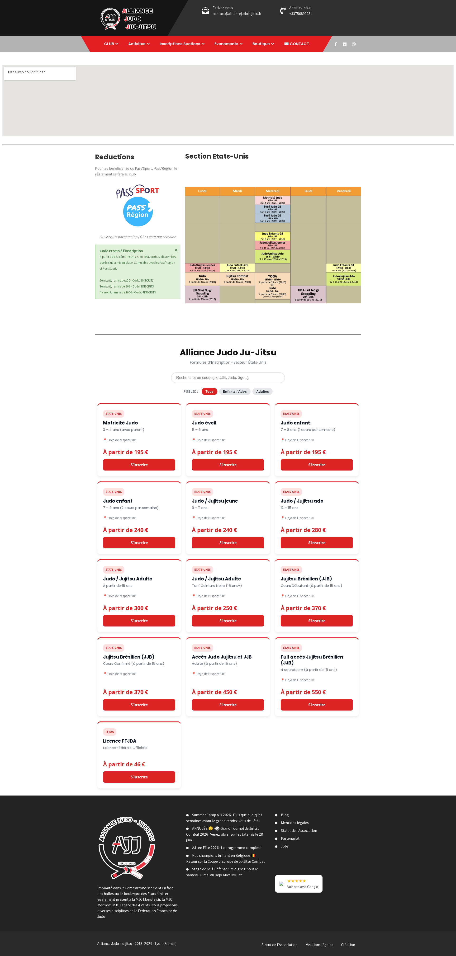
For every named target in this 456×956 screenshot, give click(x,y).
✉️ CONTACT (296, 44)
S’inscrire (139, 464)
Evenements (226, 44)
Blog (285, 814)
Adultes (262, 391)
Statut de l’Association (299, 830)
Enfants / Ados (235, 391)
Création (348, 944)
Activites (136, 44)
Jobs (285, 846)
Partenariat (290, 838)
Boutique (261, 44)
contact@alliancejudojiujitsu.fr (237, 13)
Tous (209, 391)
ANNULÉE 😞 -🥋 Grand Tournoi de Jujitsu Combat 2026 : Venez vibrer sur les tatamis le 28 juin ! (224, 834)
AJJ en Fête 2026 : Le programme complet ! (226, 847)
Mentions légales (295, 822)
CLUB (109, 44)
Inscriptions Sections (180, 44)
